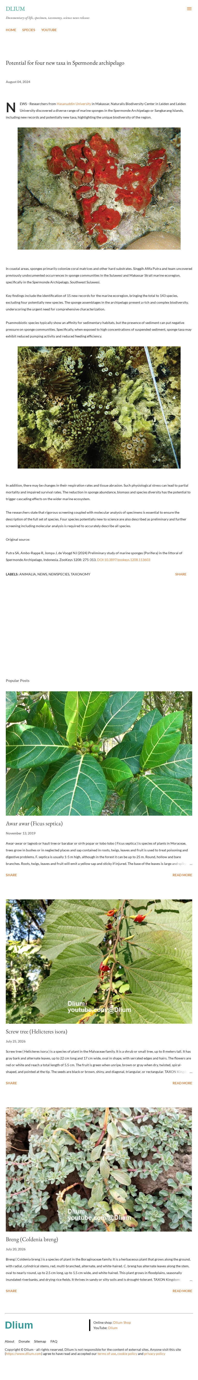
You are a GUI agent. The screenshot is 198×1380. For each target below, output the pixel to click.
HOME (11, 30)
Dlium (15, 8)
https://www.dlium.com (23, 1354)
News (42, 574)
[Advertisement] (99, 629)
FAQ (53, 1341)
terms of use (107, 1354)
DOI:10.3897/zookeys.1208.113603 (123, 560)
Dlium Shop (122, 1322)
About (9, 1341)
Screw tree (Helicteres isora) (36, 1031)
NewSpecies (59, 574)
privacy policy (154, 1354)
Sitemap (40, 1341)
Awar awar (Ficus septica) (34, 823)
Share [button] (180, 574)
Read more (182, 875)
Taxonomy (80, 574)
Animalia (27, 574)
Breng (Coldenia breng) (32, 1239)
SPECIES (28, 30)
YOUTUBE (49, 30)
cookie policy (127, 1354)
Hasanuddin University (74, 104)
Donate (24, 1341)
